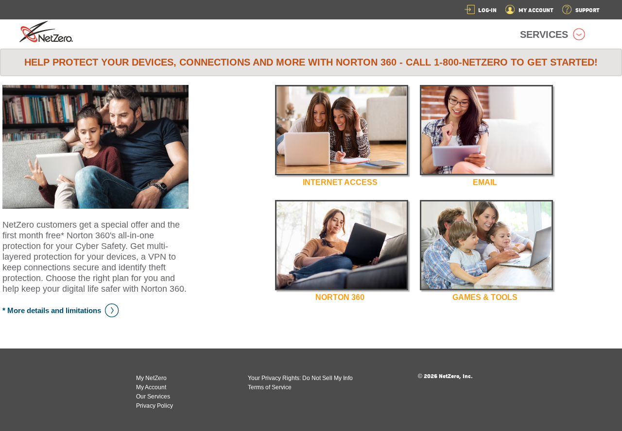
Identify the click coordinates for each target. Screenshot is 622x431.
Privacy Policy (154, 405)
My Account (151, 387)
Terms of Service (270, 387)
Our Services (153, 396)
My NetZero (151, 378)
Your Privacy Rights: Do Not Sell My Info (300, 378)
